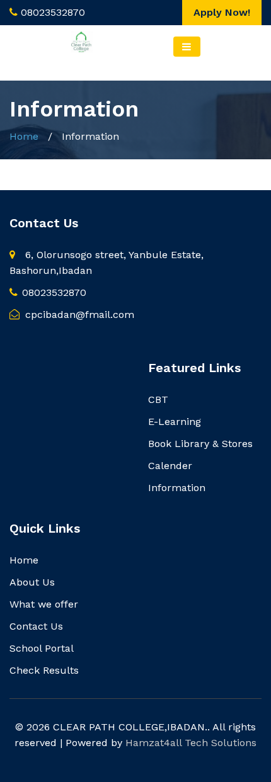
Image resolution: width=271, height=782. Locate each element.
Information (176, 488)
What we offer (43, 604)
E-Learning (174, 422)
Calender (170, 466)
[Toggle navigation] (186, 47)
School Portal (41, 648)
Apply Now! (221, 12)
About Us (32, 582)
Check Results (44, 670)
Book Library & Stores (200, 444)
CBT (158, 399)
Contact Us (36, 626)
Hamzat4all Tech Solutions (191, 743)
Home (23, 136)
